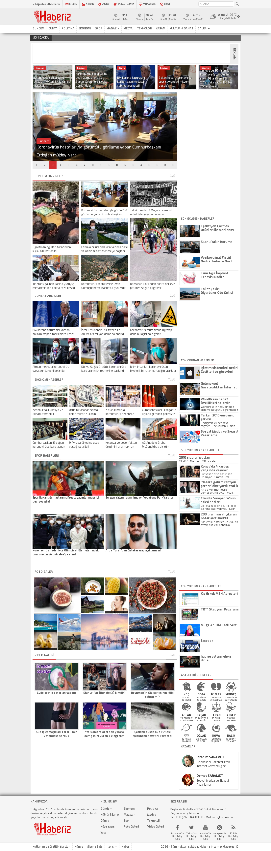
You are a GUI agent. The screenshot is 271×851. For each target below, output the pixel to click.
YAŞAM (160, 28)
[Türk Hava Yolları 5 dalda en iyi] (69, 623)
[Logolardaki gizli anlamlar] (140, 641)
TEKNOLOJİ (149, 4)
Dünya (105, 821)
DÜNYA (53, 28)
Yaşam (105, 833)
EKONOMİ (85, 28)
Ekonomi (130, 809)
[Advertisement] (136, 54)
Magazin (129, 815)
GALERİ (90, 4)
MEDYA (128, 28)
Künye (79, 847)
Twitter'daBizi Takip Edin (191, 836)
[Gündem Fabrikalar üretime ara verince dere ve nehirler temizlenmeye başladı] (105, 160)
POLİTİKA (68, 28)
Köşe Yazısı (108, 827)
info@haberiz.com (223, 817)
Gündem (106, 809)
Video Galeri (155, 827)
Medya (151, 815)
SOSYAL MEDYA (125, 4)
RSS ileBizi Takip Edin (233, 836)
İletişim (112, 847)
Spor (127, 821)
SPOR (167, 4)
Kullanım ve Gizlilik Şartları (51, 847)
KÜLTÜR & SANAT (181, 28)
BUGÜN (73, 4)
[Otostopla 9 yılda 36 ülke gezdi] (69, 641)
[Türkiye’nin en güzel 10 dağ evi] (93, 604)
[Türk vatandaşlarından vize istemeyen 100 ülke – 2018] (104, 632)
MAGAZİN (113, 28)
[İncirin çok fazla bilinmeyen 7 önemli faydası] (57, 595)
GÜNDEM (38, 28)
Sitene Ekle (95, 847)
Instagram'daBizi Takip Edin (219, 836)
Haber (125, 847)
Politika (152, 809)
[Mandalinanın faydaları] (164, 641)
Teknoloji (153, 821)
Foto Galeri (131, 827)
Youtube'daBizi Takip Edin (205, 836)
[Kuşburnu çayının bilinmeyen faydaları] (152, 595)
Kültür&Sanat (110, 815)
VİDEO (105, 4)
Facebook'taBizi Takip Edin (177, 836)
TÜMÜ (171, 176)
